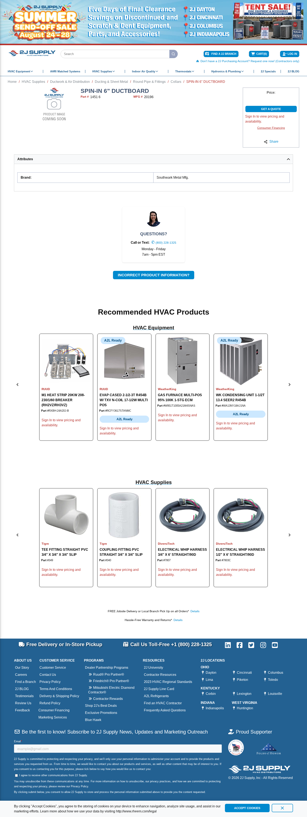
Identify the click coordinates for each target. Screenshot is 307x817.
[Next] (289, 387)
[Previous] (17, 387)
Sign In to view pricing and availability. (264, 119)
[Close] (282, 808)
